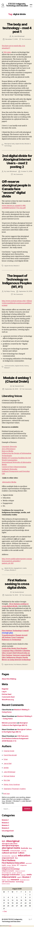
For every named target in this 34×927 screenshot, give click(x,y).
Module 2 (16, 266)
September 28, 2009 (25, 291)
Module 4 (27, 144)
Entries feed (6, 694)
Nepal (8, 880)
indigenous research (20, 871)
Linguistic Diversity (9, 447)
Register (5, 689)
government (29, 863)
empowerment (8, 858)
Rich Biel (7, 780)
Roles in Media (7, 451)
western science (6, 883)
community (23, 850)
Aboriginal (7, 144)
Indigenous (23, 865)
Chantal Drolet (19, 386)
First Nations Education (13, 863)
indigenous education (8, 867)
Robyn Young (10, 291)
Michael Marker (9, 776)
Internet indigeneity (6, 872)
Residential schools (24, 880)
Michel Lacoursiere (9, 723)
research (15, 879)
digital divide (19, 144)
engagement (18, 568)
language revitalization (11, 875)
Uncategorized (8, 831)
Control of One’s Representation (14, 467)
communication (9, 366)
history (26, 366)
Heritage (9, 865)
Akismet (10, 925)
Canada (5, 850)
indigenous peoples (8, 871)
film (16, 858)
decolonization (6, 856)
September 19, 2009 (11, 595)
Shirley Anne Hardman (12, 784)
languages (23, 874)
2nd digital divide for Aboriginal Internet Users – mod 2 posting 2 (17, 161)
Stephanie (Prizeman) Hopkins (15, 789)
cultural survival (9, 853)
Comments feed (8, 697)
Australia (24, 848)
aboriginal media (11, 848)
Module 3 (5, 825)
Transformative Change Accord (14, 635)
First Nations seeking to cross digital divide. (17, 584)
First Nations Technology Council (15, 631)
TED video (7, 52)
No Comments (26, 39)
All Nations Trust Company (13, 637)
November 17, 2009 (11, 39)
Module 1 (7, 368)
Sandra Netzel (19, 592)
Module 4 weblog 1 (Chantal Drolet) (17, 379)
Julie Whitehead (19, 36)
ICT (18, 865)
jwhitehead (19, 872)
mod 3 (19, 877)
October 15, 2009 (26, 171)
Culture (21, 853)
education (24, 855)
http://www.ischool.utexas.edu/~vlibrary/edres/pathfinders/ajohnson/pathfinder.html (17, 303)
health (4, 865)
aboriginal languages (10, 846)
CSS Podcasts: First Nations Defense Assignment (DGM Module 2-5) (15, 738)
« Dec (5, 911)
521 (3, 841)
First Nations (18, 664)
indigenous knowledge (11, 869)
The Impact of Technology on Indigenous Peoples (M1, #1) (17, 281)
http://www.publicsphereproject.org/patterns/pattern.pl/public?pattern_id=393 (17, 561)
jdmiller (6, 768)
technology (8, 146)
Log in (4, 691)
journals (14, 872)
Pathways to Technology (11, 640)
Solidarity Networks (9, 469)
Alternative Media (9, 482)
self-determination (8, 882)
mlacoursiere (9, 877)
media (29, 875)
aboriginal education (9, 844)
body (13, 144)
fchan (6, 759)
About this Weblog (9, 679)
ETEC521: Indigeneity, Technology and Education (17, 5)
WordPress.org (8, 700)
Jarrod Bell (7, 763)
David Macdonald (10, 755)
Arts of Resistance (9, 449)
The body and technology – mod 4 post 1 (17, 28)
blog (30, 848)
